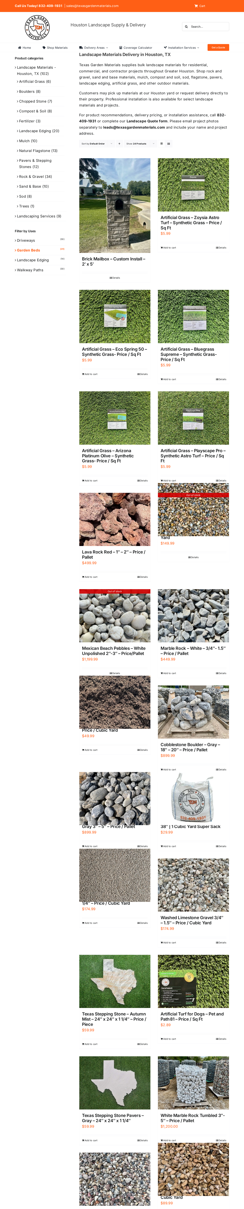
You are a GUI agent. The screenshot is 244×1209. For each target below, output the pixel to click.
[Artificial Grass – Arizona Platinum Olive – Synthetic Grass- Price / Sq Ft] (114, 418)
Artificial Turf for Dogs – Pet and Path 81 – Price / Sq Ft (192, 1016)
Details (116, 277)
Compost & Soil (32, 111)
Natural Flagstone (34, 151)
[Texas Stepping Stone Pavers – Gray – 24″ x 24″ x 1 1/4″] (114, 1083)
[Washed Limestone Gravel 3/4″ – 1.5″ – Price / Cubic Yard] (193, 885)
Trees (24, 206)
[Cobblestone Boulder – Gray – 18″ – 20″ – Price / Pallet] (193, 712)
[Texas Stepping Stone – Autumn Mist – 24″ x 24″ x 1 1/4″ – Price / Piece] (114, 981)
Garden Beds (28, 250)
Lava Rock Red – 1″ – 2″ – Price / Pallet (113, 554)
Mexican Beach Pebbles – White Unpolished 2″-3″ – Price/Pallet (114, 651)
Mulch (24, 141)
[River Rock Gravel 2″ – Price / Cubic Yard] (193, 1169)
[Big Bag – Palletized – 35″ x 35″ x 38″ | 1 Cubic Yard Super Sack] (193, 798)
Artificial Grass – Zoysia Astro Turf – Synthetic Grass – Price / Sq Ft (191, 222)
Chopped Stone (32, 101)
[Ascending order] (119, 143)
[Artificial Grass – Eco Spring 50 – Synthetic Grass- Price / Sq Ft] (114, 316)
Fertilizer (27, 121)
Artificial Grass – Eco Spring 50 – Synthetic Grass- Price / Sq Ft (114, 352)
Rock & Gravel (31, 176)
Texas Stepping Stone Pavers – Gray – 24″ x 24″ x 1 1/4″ (113, 1118)
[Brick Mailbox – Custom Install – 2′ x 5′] (114, 205)
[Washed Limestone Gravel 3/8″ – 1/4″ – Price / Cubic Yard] (114, 875)
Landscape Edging (35, 131)
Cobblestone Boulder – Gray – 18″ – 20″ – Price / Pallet (190, 747)
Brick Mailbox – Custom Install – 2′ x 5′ (113, 261)
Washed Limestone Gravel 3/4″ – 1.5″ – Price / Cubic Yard (192, 920)
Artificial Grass (32, 81)
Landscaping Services (36, 216)
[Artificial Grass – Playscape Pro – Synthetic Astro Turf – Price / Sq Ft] (193, 418)
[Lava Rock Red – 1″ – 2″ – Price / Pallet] (114, 519)
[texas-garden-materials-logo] (38, 17)
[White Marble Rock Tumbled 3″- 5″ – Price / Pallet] (193, 1083)
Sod (22, 196)
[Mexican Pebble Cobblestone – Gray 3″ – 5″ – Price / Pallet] (114, 798)
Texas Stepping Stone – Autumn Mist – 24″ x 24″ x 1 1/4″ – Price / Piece (114, 1019)
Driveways (26, 240)
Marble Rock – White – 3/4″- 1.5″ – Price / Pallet (193, 651)
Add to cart (169, 247)
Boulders (27, 91)
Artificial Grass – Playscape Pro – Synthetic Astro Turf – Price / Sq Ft (193, 456)
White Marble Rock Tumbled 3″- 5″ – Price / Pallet (193, 1118)
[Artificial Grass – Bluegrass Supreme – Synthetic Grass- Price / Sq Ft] (193, 316)
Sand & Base (30, 186)
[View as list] (168, 143)
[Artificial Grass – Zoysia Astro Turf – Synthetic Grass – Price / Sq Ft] (193, 185)
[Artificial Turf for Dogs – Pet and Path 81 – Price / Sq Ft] (193, 981)
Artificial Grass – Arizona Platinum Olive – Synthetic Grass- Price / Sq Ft (108, 456)
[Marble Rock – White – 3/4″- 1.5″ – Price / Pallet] (193, 615)
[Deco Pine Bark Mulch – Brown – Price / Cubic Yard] (114, 702)
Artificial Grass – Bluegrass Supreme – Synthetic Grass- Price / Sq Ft (189, 354)
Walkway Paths (30, 270)
